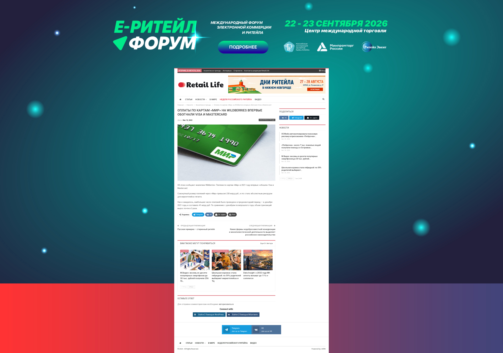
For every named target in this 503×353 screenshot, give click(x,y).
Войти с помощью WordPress (211, 315)
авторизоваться (226, 304)
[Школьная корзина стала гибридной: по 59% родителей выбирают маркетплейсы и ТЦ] (226, 260)
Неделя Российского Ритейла (236, 99)
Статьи (188, 99)
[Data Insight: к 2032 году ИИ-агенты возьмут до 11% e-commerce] (258, 260)
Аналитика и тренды (212, 70)
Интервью (227, 70)
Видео (258, 99)
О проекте (238, 70)
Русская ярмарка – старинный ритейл (196, 229)
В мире (213, 99)
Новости (200, 99)
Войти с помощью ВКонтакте (245, 315)
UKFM (323, 349)
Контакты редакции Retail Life (256, 70)
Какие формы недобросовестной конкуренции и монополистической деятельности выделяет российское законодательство (252, 232)
